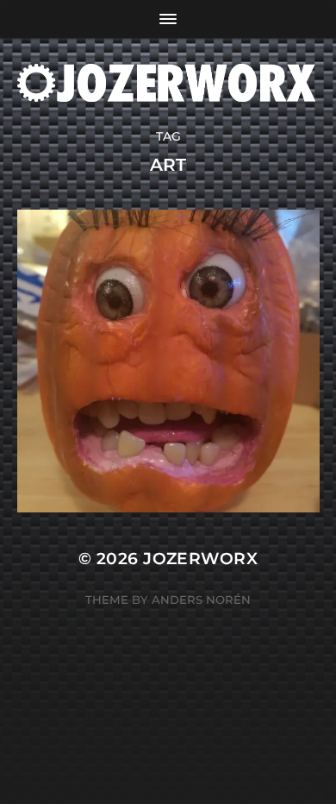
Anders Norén (201, 599)
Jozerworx (200, 558)
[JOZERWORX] (168, 83)
